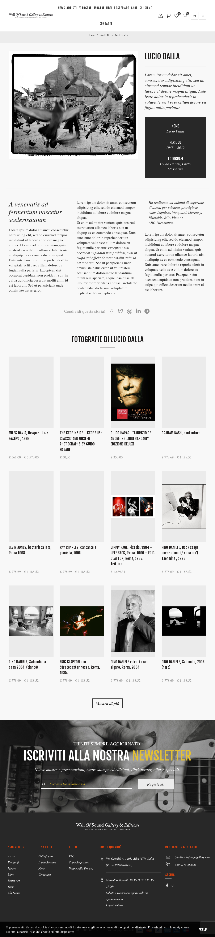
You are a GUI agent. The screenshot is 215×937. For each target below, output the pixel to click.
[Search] (169, 16)
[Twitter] (121, 312)
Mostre (99, 8)
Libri (109, 8)
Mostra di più (107, 703)
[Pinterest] (130, 312)
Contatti (106, 23)
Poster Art (121, 8)
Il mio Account (47, 862)
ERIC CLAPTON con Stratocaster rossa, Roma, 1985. (80, 667)
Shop (134, 8)
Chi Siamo (146, 8)
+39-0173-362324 (185, 865)
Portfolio (105, 35)
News (61, 8)
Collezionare (45, 856)
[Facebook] (112, 312)
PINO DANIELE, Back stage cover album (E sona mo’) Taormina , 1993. (180, 553)
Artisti (72, 8)
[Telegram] (147, 312)
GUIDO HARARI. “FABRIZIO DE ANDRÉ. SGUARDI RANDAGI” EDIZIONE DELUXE (131, 438)
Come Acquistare (79, 862)
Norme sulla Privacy (81, 868)
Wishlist (179, 14)
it (194, 16)
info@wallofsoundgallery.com (192, 857)
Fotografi (86, 8)
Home (91, 35)
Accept (204, 929)
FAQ (71, 856)
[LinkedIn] (138, 312)
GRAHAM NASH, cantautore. (181, 433)
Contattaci (44, 874)
